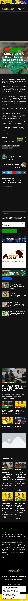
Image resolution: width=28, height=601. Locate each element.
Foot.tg (8, 66)
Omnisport (20, 582)
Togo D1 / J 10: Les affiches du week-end (18, 296)
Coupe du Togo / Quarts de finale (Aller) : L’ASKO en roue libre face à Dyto (18, 285)
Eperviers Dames (15, 145)
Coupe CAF (5, 421)
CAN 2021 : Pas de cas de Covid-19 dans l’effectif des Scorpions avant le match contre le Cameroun (18, 305)
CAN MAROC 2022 (6, 145)
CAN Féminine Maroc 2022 (17, 49)
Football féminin (14, 51)
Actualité (7, 49)
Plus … (3, 557)
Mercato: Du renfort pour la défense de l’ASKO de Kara (19, 410)
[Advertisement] (14, 26)
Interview (8, 582)
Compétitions (11, 576)
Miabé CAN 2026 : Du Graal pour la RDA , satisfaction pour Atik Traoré (14, 388)
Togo (11, 147)
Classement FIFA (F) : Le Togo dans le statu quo (17, 314)
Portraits (14, 582)
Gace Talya (5, 147)
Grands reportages (18, 579)
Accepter (23, 592)
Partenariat (11, 382)
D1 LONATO (5, 423)
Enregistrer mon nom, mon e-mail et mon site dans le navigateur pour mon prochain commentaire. (14, 219)
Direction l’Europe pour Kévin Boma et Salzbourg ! (19, 427)
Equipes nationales (21, 576)
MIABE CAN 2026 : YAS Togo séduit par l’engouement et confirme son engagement (7, 410)
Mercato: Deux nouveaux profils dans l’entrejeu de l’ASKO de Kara (7, 427)
